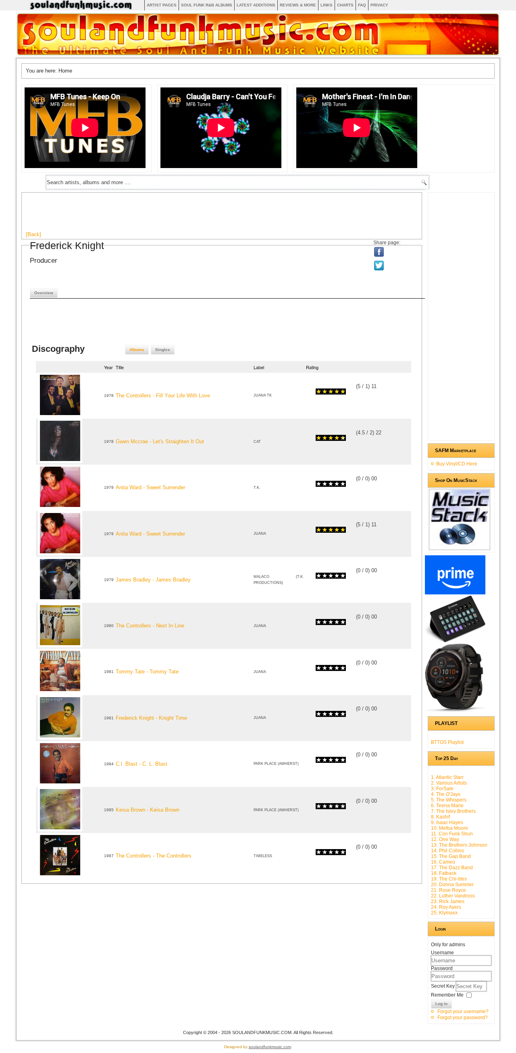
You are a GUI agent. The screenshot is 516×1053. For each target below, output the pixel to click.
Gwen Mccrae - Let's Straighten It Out (160, 441)
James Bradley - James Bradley (153, 580)
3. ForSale (442, 788)
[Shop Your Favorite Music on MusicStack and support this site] (459, 546)
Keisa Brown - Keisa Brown (147, 810)
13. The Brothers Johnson (459, 845)
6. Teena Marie (447, 805)
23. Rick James (447, 901)
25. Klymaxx (444, 913)
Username (442, 952)
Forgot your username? (463, 1011)
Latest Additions (256, 5)
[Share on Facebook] (379, 252)
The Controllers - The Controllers (153, 856)
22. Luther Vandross (453, 896)
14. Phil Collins (447, 851)
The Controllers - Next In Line (150, 626)
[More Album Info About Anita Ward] (60, 507)
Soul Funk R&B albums (206, 5)
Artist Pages (162, 5)
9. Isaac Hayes (447, 822)
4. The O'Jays (445, 794)
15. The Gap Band (451, 856)
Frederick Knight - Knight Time (151, 718)
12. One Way (445, 839)
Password (442, 968)
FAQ (362, 5)
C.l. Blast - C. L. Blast (141, 764)
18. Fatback (443, 873)
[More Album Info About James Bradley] (60, 599)
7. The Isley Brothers (453, 811)
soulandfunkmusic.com (270, 1047)
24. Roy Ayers (446, 907)
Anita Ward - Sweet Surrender (150, 487)
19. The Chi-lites (449, 879)
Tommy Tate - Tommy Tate (147, 672)
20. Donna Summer (452, 884)
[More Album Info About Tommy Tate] (60, 691)
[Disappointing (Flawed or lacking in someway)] (322, 391)
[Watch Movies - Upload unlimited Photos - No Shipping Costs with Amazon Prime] (455, 593)
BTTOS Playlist (447, 742)
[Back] (33, 234)
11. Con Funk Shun (452, 834)
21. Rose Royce (448, 890)
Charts (345, 5)
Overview (43, 293)
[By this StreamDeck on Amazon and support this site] (455, 641)
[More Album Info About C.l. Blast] (60, 784)
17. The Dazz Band (452, 867)
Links (326, 5)
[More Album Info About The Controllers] (60, 415)
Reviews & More (298, 5)
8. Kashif (440, 817)
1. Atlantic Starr (447, 777)
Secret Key (443, 986)
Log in (441, 1003)
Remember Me (447, 995)
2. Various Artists (449, 783)
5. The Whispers (448, 800)
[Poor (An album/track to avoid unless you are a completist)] (319, 391)
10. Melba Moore (449, 828)
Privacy (379, 5)
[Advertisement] (172, 215)
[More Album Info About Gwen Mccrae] (60, 461)
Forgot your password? (462, 1017)
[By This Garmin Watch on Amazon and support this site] (455, 710)
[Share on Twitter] (379, 266)
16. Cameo (443, 862)
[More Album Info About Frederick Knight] (60, 738)
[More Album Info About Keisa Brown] (60, 830)
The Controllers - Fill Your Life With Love (163, 396)
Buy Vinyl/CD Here (456, 464)
